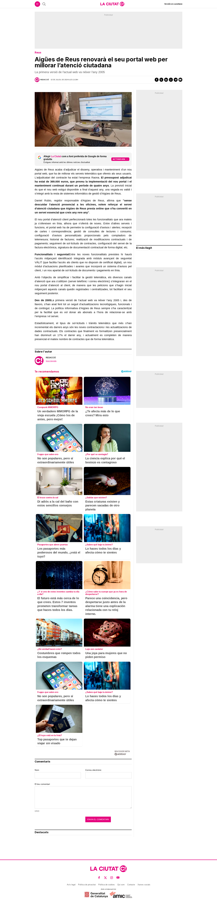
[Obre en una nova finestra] (96, 895)
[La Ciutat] (112, 4)
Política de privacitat (87, 885)
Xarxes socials (144, 885)
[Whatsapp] (171, 80)
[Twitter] (161, 80)
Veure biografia (51, 361)
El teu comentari (42, 784)
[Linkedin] (166, 80)
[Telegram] (176, 80)
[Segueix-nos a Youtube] (118, 877)
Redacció (44, 80)
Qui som (121, 885)
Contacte (131, 885)
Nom (37, 770)
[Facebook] (157, 80)
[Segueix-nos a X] (105, 877)
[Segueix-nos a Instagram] (112, 877)
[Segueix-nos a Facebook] (99, 877)
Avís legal (71, 885)
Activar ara (119, 159)
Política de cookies (106, 885)
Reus (38, 52)
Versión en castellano (173, 4)
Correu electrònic (93, 770)
